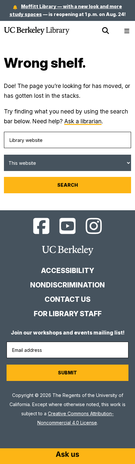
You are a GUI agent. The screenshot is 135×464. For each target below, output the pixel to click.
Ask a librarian (83, 121)
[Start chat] (67, 454)
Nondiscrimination (67, 285)
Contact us (67, 299)
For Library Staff (68, 314)
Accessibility (67, 270)
